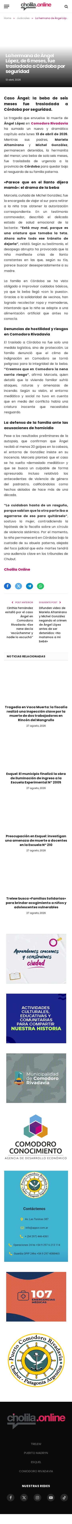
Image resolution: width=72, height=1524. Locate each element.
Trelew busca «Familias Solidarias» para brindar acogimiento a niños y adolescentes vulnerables (36, 902)
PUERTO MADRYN (36, 1453)
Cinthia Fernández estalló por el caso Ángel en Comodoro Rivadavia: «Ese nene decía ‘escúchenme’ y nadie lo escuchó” (19, 622)
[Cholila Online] (36, 6)
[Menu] (6, 6)
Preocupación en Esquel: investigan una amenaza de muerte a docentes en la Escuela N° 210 (36, 840)
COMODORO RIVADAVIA (36, 1471)
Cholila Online (17, 569)
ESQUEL (36, 1462)
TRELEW (36, 1444)
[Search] (66, 6)
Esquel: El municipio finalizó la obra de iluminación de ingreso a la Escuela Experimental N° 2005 (36, 778)
